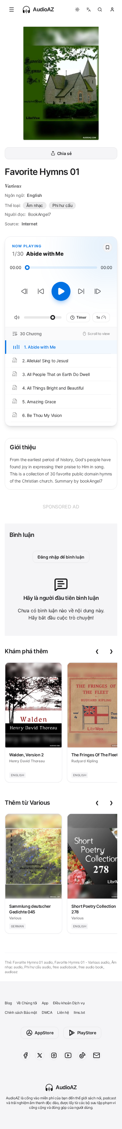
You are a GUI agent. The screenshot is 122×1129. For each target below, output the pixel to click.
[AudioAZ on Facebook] (25, 1055)
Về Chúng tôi (27, 1003)
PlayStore (86, 1032)
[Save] (107, 247)
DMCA (47, 1012)
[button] (12, 9)
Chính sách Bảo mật (21, 1012)
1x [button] (98, 317)
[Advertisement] (61, 506)
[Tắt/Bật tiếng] (17, 317)
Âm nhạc (34, 205)
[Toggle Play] (61, 291)
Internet (29, 223)
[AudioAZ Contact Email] (96, 1055)
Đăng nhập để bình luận (61, 556)
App (45, 1003)
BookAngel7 (39, 214)
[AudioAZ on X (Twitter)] (39, 1055)
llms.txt (79, 1012)
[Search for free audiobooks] (100, 9)
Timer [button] (81, 317)
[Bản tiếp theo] (98, 291)
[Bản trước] (24, 291)
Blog (8, 1003)
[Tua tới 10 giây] (81, 291)
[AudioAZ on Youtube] (68, 1055)
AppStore (44, 1032)
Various (13, 185)
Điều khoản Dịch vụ (69, 1003)
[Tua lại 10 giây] (41, 291)
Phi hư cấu (62, 205)
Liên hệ (63, 1012)
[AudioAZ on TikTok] (82, 1055)
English (34, 195)
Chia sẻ (64, 153)
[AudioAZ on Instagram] (54, 1055)
